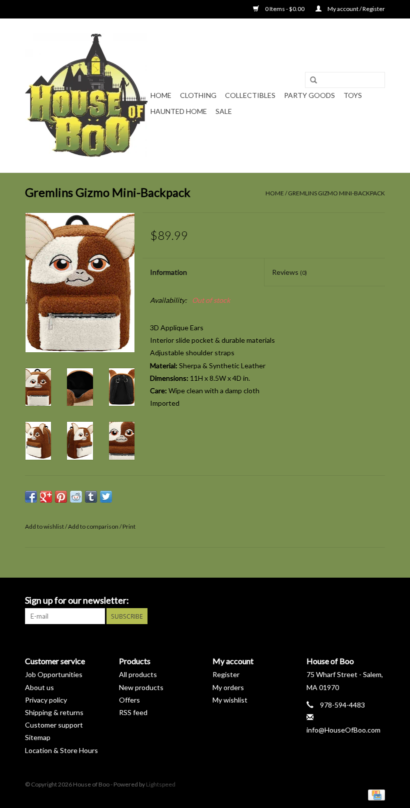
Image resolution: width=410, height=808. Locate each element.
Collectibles (250, 95)
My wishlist (230, 700)
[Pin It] (61, 497)
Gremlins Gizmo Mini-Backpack (336, 193)
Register (226, 674)
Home (161, 95)
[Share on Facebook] (31, 497)
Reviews (289, 272)
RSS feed (133, 712)
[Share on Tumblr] (91, 497)
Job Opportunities (53, 674)
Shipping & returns (54, 712)
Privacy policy (46, 700)
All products (138, 674)
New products (141, 687)
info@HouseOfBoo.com (343, 730)
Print (129, 526)
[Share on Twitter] (106, 497)
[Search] (313, 80)
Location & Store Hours (61, 750)
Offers (129, 700)
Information (168, 272)
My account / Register (355, 8)
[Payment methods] (374, 794)
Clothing (198, 95)
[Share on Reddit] (76, 497)
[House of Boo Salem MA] (86, 95)
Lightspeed (161, 784)
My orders (228, 687)
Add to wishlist (44, 526)
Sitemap (37, 737)
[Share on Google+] (46, 497)
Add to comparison (94, 526)
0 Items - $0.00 (285, 8)
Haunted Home (178, 111)
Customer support (54, 725)
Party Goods (309, 95)
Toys (353, 95)
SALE (224, 111)
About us (39, 687)
